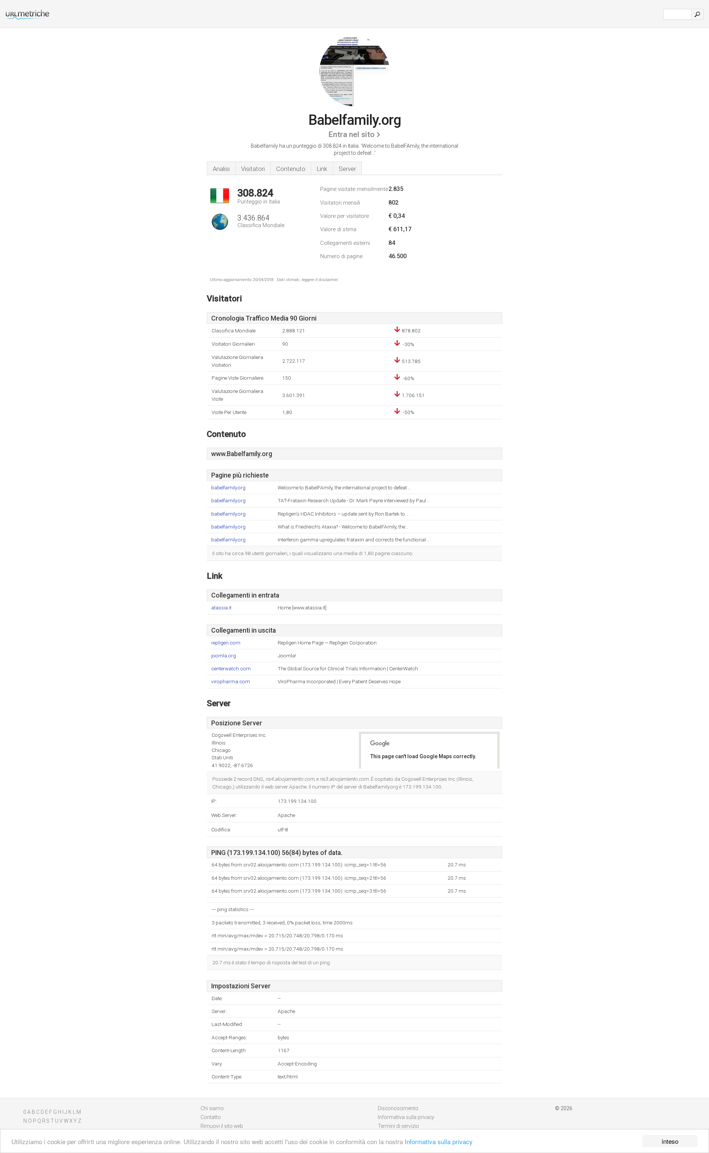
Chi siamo (212, 1108)
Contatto (211, 1117)
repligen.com (225, 643)
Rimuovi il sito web (222, 1126)
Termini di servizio (398, 1126)
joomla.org (223, 655)
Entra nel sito (351, 134)
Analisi (221, 168)
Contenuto (290, 168)
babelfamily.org (228, 487)
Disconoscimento (398, 1108)
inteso (670, 1141)
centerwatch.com (231, 668)
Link (322, 168)
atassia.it (221, 607)
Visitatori (253, 168)
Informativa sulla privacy (439, 1141)
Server (347, 168)
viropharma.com (230, 681)
